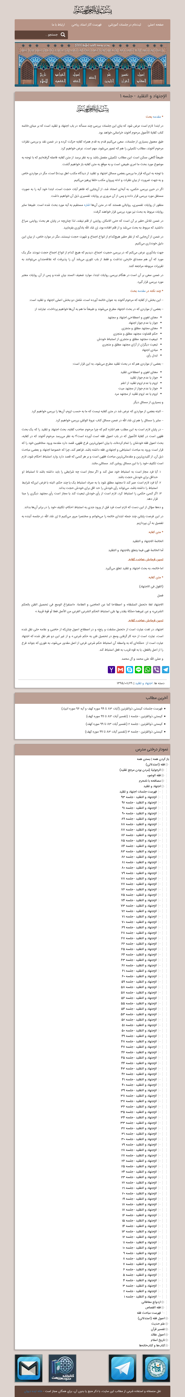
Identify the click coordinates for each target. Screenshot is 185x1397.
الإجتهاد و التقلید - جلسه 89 (139, 819)
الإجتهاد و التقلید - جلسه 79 (139, 873)
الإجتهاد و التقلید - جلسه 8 (140, 1258)
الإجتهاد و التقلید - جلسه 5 (140, 1275)
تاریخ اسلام (158, 1340)
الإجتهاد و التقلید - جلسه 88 (139, 824)
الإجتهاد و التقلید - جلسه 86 (139, 835)
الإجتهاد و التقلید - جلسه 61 (139, 971)
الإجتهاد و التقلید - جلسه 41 (139, 1079)
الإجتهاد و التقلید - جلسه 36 (139, 1106)
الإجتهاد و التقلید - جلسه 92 (139, 802)
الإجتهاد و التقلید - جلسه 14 (139, 1226)
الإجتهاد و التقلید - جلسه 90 (139, 813)
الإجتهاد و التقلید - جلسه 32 (139, 1128)
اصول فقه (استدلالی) (151, 1318)
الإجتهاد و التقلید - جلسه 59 (139, 982)
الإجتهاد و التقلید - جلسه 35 (139, 1112)
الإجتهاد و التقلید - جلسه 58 (139, 987)
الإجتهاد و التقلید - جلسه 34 (139, 1117)
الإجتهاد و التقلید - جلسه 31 (139, 1134)
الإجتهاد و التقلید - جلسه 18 (139, 1204)
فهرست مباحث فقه (149, 1313)
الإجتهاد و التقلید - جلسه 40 (139, 1085)
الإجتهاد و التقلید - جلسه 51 (139, 1025)
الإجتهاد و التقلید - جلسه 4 (140, 1280)
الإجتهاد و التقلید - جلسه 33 (138, 1123)
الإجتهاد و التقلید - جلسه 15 (139, 1220)
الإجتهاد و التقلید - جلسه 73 (139, 906)
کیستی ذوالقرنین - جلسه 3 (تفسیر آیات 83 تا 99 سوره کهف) (123, 732)
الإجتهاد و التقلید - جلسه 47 (139, 1047)
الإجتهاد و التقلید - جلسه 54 (139, 1009)
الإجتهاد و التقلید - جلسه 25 (139, 1166)
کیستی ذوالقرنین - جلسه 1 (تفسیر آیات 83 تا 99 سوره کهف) (124, 716)
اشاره (87, 205)
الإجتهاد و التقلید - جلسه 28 (139, 1150)
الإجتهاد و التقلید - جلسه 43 (139, 1068)
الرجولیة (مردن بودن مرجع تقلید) (140, 770)
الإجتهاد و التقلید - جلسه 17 (139, 1210)
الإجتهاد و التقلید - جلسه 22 (139, 1182)
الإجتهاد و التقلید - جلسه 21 (139, 1188)
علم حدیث (158, 1324)
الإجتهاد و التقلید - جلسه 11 (140, 1242)
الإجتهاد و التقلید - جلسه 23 (139, 1177)
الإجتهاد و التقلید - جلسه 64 (139, 954)
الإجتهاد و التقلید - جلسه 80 (139, 868)
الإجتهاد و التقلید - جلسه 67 (139, 938)
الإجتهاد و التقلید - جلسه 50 (139, 1030)
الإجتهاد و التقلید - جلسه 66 (139, 944)
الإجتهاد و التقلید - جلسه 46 (139, 1052)
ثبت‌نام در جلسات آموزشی (124, 25)
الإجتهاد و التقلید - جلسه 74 (139, 900)
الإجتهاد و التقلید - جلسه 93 (139, 797)
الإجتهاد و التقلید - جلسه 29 (139, 1144)
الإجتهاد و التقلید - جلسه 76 (139, 889)
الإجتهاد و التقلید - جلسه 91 (139, 808)
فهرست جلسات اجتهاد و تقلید (138, 792)
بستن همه (143, 759)
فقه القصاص (153, 1307)
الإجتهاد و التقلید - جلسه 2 (140, 1291)
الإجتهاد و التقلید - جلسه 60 (139, 976)
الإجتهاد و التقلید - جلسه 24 (139, 1172)
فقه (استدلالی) (155, 764)
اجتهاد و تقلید (144, 683)
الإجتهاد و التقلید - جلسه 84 (139, 846)
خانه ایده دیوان (33, 1391)
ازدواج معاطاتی (151, 1302)
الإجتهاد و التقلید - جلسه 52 (139, 1020)
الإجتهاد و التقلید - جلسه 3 (140, 1286)
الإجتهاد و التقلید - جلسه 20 (139, 1193)
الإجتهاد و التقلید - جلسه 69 (139, 927)
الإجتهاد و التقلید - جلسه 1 (140, 1296)
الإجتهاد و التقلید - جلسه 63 (139, 960)
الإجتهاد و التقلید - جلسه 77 (139, 884)
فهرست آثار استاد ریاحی (87, 25)
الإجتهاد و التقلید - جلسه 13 (139, 1231)
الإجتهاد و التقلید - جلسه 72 (139, 911)
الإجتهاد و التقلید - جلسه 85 (139, 840)
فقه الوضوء (154, 775)
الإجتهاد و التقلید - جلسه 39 (139, 1090)
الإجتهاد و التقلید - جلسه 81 (139, 862)
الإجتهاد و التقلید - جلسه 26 (139, 1161)
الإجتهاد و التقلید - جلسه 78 (139, 878)
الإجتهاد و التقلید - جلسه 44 (139, 1063)
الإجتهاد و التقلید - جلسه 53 (139, 1014)
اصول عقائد (158, 1335)
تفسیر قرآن (158, 1329)
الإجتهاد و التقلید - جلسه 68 (139, 933)
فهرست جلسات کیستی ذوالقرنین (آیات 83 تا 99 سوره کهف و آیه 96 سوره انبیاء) (111, 709)
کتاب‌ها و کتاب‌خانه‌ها (152, 1345)
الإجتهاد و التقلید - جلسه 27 (139, 1155)
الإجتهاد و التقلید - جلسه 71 (139, 916)
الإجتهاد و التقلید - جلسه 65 (139, 949)
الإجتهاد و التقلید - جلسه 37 (139, 1101)
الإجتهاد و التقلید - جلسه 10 (140, 1248)
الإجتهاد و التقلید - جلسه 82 (139, 857)
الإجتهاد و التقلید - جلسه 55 (139, 1003)
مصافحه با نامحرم (150, 781)
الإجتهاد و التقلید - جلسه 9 (140, 1253)
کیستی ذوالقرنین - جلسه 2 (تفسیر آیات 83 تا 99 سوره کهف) (124, 724)
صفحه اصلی (156, 25)
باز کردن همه (161, 759)
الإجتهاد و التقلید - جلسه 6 (140, 1269)
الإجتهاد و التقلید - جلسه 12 (139, 1237)
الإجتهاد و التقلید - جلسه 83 (139, 851)
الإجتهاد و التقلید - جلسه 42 (139, 1074)
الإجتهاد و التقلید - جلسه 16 (139, 1215)
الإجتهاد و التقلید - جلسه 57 (139, 992)
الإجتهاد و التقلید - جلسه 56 (139, 998)
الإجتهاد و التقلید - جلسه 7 (140, 1264)
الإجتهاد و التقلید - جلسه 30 (139, 1139)
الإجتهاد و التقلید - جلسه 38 (139, 1096)
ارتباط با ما (58, 25)
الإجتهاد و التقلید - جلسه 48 (139, 1041)
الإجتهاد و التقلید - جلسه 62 (139, 965)
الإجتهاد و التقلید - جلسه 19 (139, 1199)
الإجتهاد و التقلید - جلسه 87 (139, 830)
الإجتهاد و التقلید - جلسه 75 (139, 895)
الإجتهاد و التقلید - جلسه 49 (139, 1036)
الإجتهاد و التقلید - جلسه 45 (139, 1058)
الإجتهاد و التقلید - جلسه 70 (139, 922)
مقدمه (157, 117)
